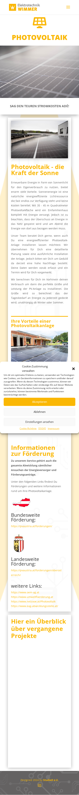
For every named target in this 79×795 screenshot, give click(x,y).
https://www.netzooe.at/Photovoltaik (33, 601)
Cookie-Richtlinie (28, 428)
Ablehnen (40, 412)
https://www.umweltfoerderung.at (32, 597)
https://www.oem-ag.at (25, 592)
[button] (73, 369)
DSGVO (42, 428)
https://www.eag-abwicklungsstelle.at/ (34, 606)
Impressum (53, 428)
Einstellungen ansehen (39, 422)
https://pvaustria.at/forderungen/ (31, 526)
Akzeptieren (39, 402)
